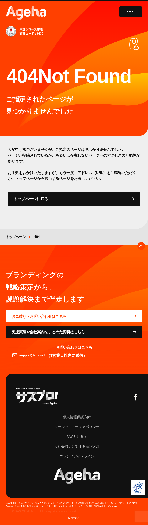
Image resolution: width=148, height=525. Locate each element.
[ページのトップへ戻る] (141, 246)
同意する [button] (74, 518)
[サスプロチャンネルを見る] (37, 396)
